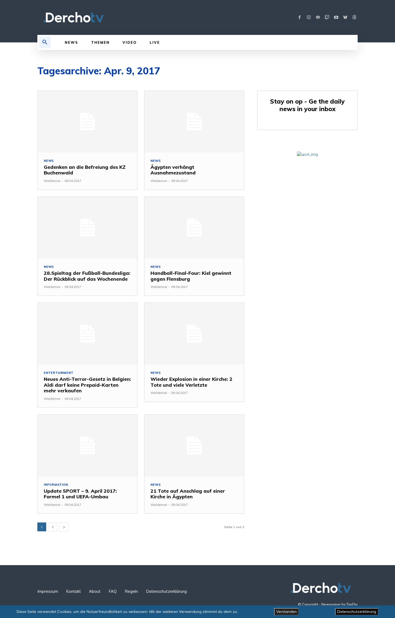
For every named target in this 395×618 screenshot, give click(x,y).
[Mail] (318, 17)
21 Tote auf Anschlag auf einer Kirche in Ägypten (187, 494)
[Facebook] (299, 17)
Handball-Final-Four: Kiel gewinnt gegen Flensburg (190, 276)
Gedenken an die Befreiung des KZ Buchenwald (84, 170)
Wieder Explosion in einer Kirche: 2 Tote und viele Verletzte (191, 382)
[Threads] (354, 17)
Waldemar (52, 181)
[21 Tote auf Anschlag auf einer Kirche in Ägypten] (194, 445)
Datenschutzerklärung (356, 611)
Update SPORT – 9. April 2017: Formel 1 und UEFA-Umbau (80, 494)
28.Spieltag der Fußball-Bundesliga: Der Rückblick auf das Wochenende (87, 276)
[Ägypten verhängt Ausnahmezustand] (194, 121)
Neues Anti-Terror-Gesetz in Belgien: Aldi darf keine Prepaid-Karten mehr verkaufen (87, 385)
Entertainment (58, 372)
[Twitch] (327, 17)
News (49, 160)
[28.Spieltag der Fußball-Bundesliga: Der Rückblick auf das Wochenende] (87, 227)
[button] (45, 42)
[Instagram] (309, 17)
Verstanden (286, 611)
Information (56, 484)
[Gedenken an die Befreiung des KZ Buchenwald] (87, 121)
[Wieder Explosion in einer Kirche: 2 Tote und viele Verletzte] (194, 333)
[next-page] (64, 526)
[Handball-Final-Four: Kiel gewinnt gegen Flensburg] (194, 227)
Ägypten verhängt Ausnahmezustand (173, 170)
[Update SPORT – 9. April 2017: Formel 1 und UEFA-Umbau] (87, 445)
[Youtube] (336, 17)
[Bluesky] (345, 17)
